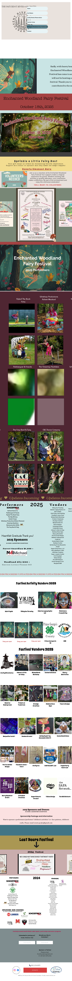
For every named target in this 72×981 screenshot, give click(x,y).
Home (28, 8)
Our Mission (30, 13)
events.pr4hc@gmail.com (43, 822)
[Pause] (20, 872)
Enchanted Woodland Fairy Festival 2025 (37, 26)
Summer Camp (31, 22)
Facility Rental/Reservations (34, 17)
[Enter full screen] (53, 872)
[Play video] (36, 132)
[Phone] (30, 965)
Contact (29, 31)
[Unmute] (22, 872)
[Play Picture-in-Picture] (51, 872)
